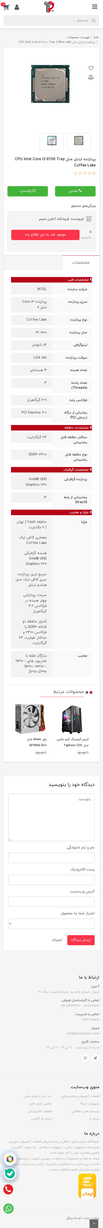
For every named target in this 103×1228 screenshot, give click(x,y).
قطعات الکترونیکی (40, 1111)
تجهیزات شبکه (89, 1104)
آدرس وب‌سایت (82, 891)
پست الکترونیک (82, 869)
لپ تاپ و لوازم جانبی (38, 1096)
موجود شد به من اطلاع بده (45, 234)
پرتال (70, 1218)
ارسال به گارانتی (41, 1119)
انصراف (57, 940)
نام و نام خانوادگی (81, 847)
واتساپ (26, 191)
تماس (74, 191)
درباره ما (94, 1119)
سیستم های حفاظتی (85, 1111)
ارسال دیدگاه (81, 940)
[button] (9, 7)
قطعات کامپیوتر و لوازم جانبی (80, 1096)
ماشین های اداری (40, 1104)
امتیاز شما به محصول (78, 913)
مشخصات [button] (81, 263)
